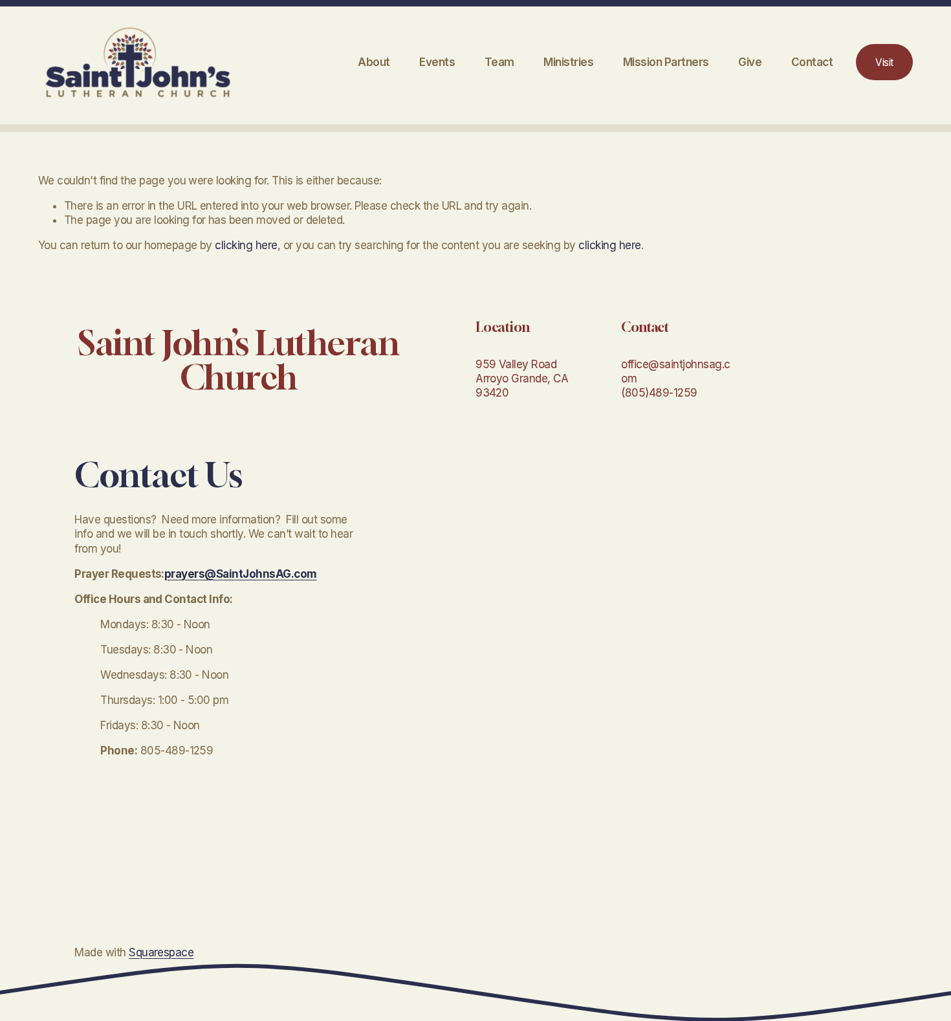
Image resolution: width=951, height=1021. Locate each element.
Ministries (568, 62)
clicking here (246, 245)
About (373, 62)
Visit (884, 62)
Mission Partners (666, 62)
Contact (812, 62)
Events (437, 62)
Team (499, 62)
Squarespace (161, 952)
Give (749, 62)
